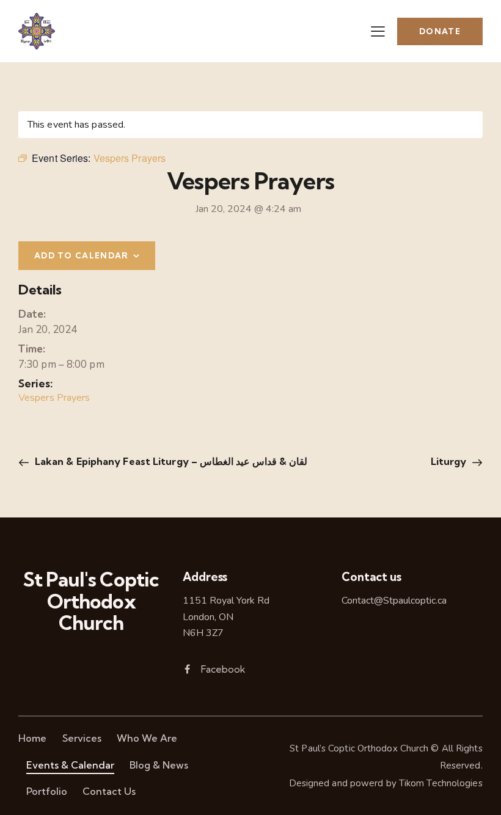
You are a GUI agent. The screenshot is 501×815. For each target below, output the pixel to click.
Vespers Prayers (54, 397)
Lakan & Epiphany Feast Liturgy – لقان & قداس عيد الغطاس (170, 461)
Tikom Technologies (441, 783)
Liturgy (450, 461)
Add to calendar (81, 255)
